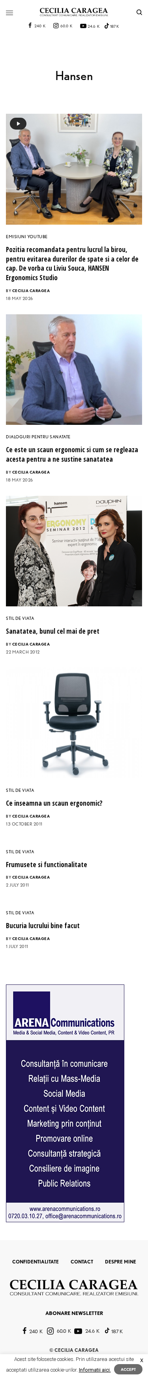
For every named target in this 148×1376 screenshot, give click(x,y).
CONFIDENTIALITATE (35, 1262)
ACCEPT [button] (128, 1369)
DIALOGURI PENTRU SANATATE (38, 437)
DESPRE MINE (120, 1262)
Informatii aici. (95, 1370)
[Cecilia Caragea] (74, 12)
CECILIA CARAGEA (31, 290)
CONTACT (82, 1262)
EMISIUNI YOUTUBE (27, 236)
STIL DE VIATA (20, 618)
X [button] (141, 1360)
